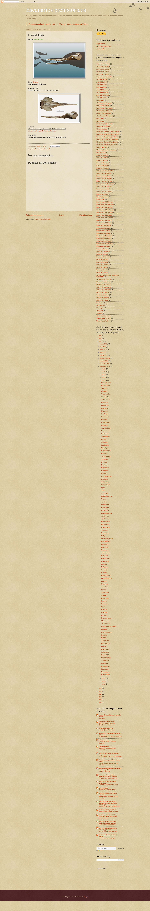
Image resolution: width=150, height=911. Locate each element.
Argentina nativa (104, 746)
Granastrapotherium (107, 538)
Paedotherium (105, 504)
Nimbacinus (104, 550)
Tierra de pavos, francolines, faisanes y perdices (108, 829)
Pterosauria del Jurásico (103, 282)
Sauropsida (99, 303)
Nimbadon (104, 609)
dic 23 (104, 678)
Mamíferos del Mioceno (103, 233)
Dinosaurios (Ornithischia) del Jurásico (107, 134)
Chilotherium (105, 482)
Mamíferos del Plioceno (103, 246)
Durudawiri (104, 612)
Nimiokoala (104, 584)
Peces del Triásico (101, 272)
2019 (100, 697)
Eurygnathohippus (106, 476)
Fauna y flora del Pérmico (104, 181)
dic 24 (104, 681)
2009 (100, 336)
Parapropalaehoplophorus (108, 626)
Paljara (103, 607)
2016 (100, 694)
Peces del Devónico (102, 259)
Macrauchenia (105, 521)
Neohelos (104, 601)
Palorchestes (105, 598)
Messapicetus (105, 643)
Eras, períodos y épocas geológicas (73, 24)
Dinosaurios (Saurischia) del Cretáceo (107, 139)
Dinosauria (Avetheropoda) (104, 124)
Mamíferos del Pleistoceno (104, 244)
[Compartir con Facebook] (57, 146)
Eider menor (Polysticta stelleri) (107, 789)
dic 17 (104, 380)
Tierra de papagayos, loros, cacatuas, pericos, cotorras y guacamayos (108, 803)
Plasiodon (104, 573)
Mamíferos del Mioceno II (42, 149)
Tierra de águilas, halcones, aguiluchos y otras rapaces (107, 822)
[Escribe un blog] (53, 146)
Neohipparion (105, 445)
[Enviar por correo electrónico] (51, 146)
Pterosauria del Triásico (103, 284)
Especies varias (103, 818)
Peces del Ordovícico (102, 264)
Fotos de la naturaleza (106, 740)
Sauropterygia (100, 305)
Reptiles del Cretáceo (102, 292)
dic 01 (104, 369)
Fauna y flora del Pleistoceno (105, 184)
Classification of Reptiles (103, 113)
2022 (100, 700)
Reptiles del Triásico (102, 300)
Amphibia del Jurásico (102, 69)
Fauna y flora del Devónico (104, 173)
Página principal (101, 43)
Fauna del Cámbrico (102, 155)
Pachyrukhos (105, 507)
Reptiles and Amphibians (106, 721)
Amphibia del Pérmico (102, 71)
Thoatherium (105, 519)
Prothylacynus (105, 558)
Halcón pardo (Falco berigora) (107, 824)
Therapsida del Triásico (103, 321)
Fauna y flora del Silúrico (103, 189)
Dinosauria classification (103, 126)
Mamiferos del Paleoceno (103, 241)
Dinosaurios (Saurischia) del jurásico (107, 142)
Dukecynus (104, 555)
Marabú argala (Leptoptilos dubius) (108, 811)
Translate (103, 851)
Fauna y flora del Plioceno (104, 186)
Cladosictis (104, 570)
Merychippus (105, 468)
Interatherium (105, 510)
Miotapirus (104, 453)
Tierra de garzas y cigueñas (107, 810)
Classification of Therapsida (104, 116)
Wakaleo (103, 595)
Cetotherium (104, 663)
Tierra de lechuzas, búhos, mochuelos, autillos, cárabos (108, 775)
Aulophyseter (105, 660)
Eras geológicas (101, 152)
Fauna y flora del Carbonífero (105, 171)
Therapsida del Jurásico (103, 316)
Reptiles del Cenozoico (103, 289)
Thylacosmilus (105, 553)
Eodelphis (104, 638)
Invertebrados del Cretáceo (104, 207)
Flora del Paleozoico (102, 197)
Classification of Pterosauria (104, 111)
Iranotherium (105, 434)
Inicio (61, 215)
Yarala (103, 490)
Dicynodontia (100, 121)
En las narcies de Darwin (103, 46)
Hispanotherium (106, 451)
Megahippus (104, 448)
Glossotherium (105, 621)
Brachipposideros (106, 632)
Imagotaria (104, 402)
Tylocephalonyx (106, 456)
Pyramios (104, 581)
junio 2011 (103, 349)
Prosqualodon (105, 672)
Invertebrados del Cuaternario (105, 210)
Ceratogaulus (105, 397)
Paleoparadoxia (105, 575)
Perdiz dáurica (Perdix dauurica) (108, 831)
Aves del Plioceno (101, 98)
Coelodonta (104, 425)
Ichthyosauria (100, 199)
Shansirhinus (105, 417)
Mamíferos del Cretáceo (103, 225)
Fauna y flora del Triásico (103, 191)
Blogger (86, 897)
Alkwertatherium (106, 587)
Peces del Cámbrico (102, 249)
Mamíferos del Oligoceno (103, 238)
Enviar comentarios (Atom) (42, 219)
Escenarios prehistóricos (56, 9)
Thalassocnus (105, 623)
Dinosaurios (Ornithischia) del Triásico (107, 137)
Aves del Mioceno (101, 87)
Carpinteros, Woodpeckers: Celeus (108, 784)
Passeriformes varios (104, 771)
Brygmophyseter (106, 657)
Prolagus (104, 536)
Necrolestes (104, 547)
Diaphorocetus (105, 666)
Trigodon (103, 499)
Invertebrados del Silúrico (103, 220)
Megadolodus (105, 524)
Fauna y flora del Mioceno (104, 178)
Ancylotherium (105, 436)
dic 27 (104, 684)
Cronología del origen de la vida (41, 24)
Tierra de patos (103, 788)
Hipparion (104, 473)
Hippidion (104, 419)
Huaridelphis (105, 669)
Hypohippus (104, 470)
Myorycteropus (105, 385)
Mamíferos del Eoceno (103, 228)
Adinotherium (105, 516)
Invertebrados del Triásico (104, 223)
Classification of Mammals (104, 108)
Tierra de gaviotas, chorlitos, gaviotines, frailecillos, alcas (108, 815)
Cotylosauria (100, 118)
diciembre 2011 (104, 366)
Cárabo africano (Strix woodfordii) (108, 778)
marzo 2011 (103, 344)
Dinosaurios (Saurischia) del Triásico (107, 144)
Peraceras (104, 465)
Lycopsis (104, 564)
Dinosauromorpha (101, 147)
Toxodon (103, 502)
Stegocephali (100, 308)
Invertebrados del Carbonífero (105, 204)
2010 (100, 339)
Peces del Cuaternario (102, 257)
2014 (100, 688)
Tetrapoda (99, 313)
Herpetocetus (105, 649)
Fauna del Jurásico (102, 160)
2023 (100, 702)
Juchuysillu (104, 493)
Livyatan (103, 646)
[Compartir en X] (55, 146)
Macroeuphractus (106, 618)
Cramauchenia (105, 527)
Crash (103, 487)
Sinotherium (104, 414)
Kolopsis (103, 590)
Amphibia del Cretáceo (103, 64)
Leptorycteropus (106, 383)
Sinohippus (104, 442)
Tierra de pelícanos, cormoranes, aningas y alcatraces (109, 754)
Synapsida (99, 310)
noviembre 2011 (105, 364)
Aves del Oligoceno (102, 90)
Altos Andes (102, 718)
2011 (100, 341)
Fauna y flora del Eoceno (103, 176)
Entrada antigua (85, 215)
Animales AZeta (101, 49)
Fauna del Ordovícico (102, 165)
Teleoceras (104, 459)
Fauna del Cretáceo (102, 157)
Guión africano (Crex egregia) (107, 838)
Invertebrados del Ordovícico (104, 217)
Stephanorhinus (106, 428)
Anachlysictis (105, 561)
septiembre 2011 (105, 358)
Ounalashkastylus (106, 578)
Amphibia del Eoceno (102, 66)
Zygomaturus (105, 592)
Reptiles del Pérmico (102, 297)
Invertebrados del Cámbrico (104, 202)
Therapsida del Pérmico (103, 318)
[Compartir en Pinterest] (59, 146)
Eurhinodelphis (105, 675)
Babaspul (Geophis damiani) (106, 730)
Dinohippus (104, 479)
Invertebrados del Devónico (104, 212)
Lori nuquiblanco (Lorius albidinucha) (109, 806)
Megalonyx (104, 411)
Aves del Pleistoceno (102, 95)
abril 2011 (103, 347)
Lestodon (104, 615)
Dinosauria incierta (101, 129)
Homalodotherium (106, 513)
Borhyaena (104, 567)
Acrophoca (104, 408)
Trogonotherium (106, 394)
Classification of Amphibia (104, 103)
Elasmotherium (105, 422)
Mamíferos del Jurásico (103, 230)
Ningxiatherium (105, 431)
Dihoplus (103, 439)
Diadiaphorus (105, 533)
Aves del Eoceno (101, 82)
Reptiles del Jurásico (102, 295)
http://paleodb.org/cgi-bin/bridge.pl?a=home (42, 131)
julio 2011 (103, 352)
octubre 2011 (104, 361)
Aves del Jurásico (101, 85)
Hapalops (104, 629)
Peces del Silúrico (101, 270)
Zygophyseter (105, 640)
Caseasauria (100, 100)
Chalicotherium (105, 485)
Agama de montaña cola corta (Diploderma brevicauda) (107, 724)
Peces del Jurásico (102, 262)
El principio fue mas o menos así (106, 150)
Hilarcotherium (105, 541)
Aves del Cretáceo (101, 79)
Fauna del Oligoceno (102, 163)
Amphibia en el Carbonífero (104, 77)
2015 (100, 691)
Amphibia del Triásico (102, 74)
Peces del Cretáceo (102, 254)
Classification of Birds (102, 105)
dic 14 (104, 374)
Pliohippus (104, 462)
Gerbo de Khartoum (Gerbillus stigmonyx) (110, 736)
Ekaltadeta (104, 604)
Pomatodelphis (105, 655)
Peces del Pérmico (102, 267)
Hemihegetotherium (107, 496)
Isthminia (104, 635)
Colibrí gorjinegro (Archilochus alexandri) (110, 756)
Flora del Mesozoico (102, 194)
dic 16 (104, 377)
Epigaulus (104, 391)
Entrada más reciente (34, 215)
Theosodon (104, 530)
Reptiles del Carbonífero (103, 287)
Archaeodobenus (106, 400)
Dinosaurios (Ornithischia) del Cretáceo (107, 131)
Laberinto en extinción (106, 728)
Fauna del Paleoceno (102, 168)
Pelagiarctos (105, 405)
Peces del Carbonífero (103, 251)
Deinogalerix (105, 544)
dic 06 (104, 372)
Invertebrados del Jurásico (104, 215)
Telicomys (104, 388)
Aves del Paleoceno (102, 92)
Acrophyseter (105, 652)
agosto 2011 (104, 355)
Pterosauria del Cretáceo (103, 279)
